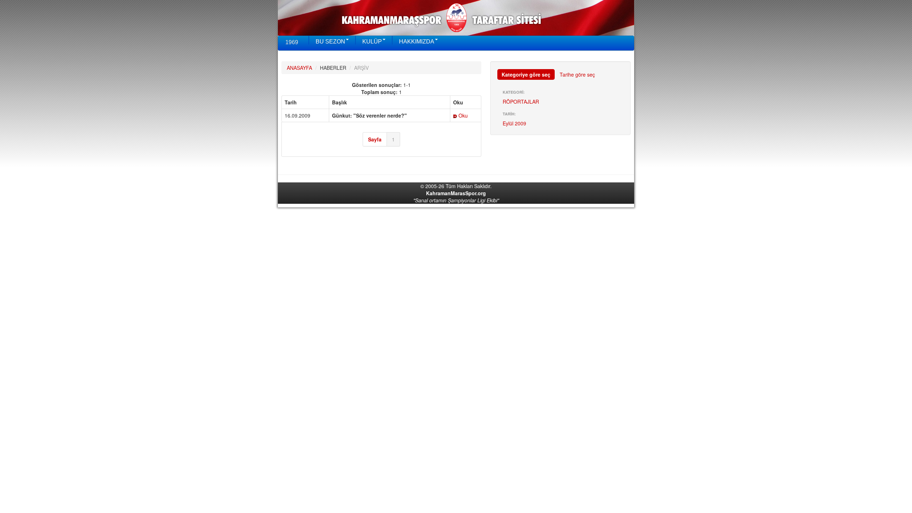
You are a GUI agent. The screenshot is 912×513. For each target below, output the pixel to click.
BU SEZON (330, 41)
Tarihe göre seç (577, 74)
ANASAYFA (299, 67)
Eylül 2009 (514, 123)
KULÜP (372, 41)
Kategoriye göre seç (526, 74)
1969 (291, 42)
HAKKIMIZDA (416, 41)
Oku (462, 115)
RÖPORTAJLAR (521, 101)
